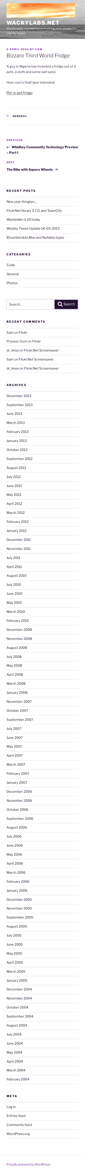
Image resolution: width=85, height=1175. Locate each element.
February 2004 (18, 1079)
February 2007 (18, 774)
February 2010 (18, 621)
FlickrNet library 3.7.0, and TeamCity (34, 211)
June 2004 (15, 1043)
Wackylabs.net (33, 23)
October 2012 (17, 450)
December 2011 (19, 540)
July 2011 (13, 558)
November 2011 (19, 549)
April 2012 (14, 504)
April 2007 (15, 756)
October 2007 (17, 711)
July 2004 (14, 1034)
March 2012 (16, 513)
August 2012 (16, 468)
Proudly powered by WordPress (28, 1164)
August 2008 (17, 648)
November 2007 (19, 702)
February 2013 (18, 432)
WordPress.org (18, 1134)
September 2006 (20, 819)
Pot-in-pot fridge (19, 93)
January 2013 (17, 441)
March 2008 (16, 684)
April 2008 (15, 675)
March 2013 (16, 423)
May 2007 (14, 747)
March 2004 (16, 1070)
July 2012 (14, 477)
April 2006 (15, 864)
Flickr (23, 333)
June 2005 (15, 944)
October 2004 (17, 1007)
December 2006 (19, 792)
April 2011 (14, 567)
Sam (38, 49)
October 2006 (17, 810)
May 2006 (14, 855)
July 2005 (14, 935)
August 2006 (17, 827)
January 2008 (17, 693)
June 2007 (15, 738)
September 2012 (19, 459)
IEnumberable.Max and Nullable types (35, 238)
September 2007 (20, 720)
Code (11, 265)
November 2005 (19, 908)
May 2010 (14, 603)
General (20, 116)
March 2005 (16, 972)
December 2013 (19, 396)
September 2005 (20, 917)
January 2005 (17, 981)
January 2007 (17, 783)
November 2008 (19, 639)
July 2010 (14, 585)
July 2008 (14, 657)
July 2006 (14, 836)
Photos (12, 283)
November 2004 (19, 998)
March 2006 (16, 873)
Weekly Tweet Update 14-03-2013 (33, 229)
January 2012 (17, 531)
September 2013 (20, 405)
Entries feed (16, 1116)
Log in (11, 1107)
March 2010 (16, 612)
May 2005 (14, 953)
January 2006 (17, 891)
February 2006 (18, 882)
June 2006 (15, 845)
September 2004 (20, 1016)
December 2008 (19, 630)
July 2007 (14, 729)
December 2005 (19, 900)
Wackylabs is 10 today (23, 219)
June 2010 (14, 594)
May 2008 (14, 666)
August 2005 (17, 926)
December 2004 (19, 989)
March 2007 (16, 765)
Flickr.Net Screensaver (41, 350)
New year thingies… (22, 202)
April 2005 (15, 963)
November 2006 (19, 801)
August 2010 (16, 576)
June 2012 (14, 486)
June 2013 (14, 414)
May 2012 (14, 495)
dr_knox (13, 350)
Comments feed (19, 1125)
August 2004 (17, 1025)
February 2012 (18, 522)
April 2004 (15, 1061)
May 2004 (14, 1052)
